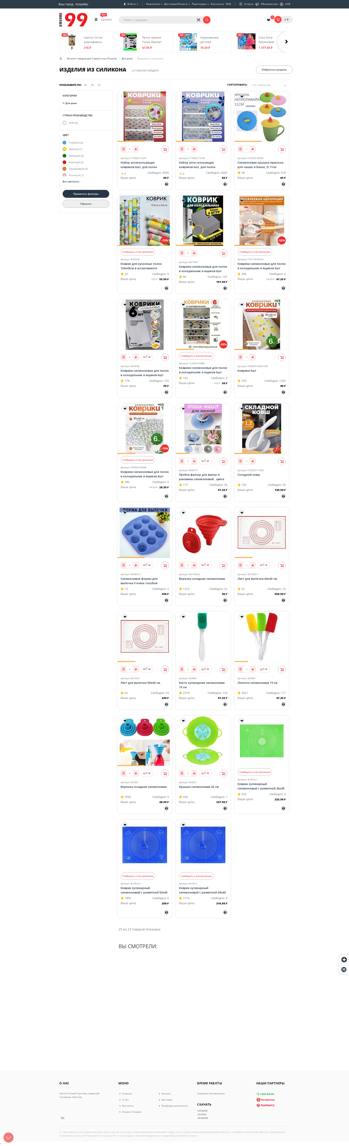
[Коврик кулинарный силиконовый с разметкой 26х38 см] (261, 741)
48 (92, 85)
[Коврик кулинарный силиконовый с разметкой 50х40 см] (145, 845)
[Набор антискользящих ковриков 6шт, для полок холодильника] (145, 117)
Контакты (217, 4)
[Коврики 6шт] (261, 325)
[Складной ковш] (261, 429)
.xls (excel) (202, 1117)
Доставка (166, 1099)
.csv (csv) (201, 1114)
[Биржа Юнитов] (344, 969)
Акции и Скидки (131, 1111)
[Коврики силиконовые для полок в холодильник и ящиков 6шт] (203, 221)
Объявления (269, 4)
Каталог (166, 1093)
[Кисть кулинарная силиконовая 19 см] (203, 637)
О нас (125, 1099)
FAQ (228, 4)
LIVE (288, 4)
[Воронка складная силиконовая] (203, 533)
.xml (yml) (202, 1110)
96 (99, 85)
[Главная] (60, 58)
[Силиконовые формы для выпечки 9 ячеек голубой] (145, 533)
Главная (127, 1093)
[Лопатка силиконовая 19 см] (261, 637)
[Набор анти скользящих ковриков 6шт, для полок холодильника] (203, 117)
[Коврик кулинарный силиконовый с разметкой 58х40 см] (203, 845)
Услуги (248, 4)
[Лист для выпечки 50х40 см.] (145, 637)
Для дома (71, 103)
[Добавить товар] (344, 960)
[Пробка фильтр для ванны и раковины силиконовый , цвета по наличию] (203, 429)
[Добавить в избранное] (124, 96)
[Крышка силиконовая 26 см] (203, 741)
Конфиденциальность (174, 1105)
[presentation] (289, 42)
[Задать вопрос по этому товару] (166, 184)
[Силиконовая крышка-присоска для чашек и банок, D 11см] (261, 117)
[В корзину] (165, 149)
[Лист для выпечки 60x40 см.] (261, 533)
